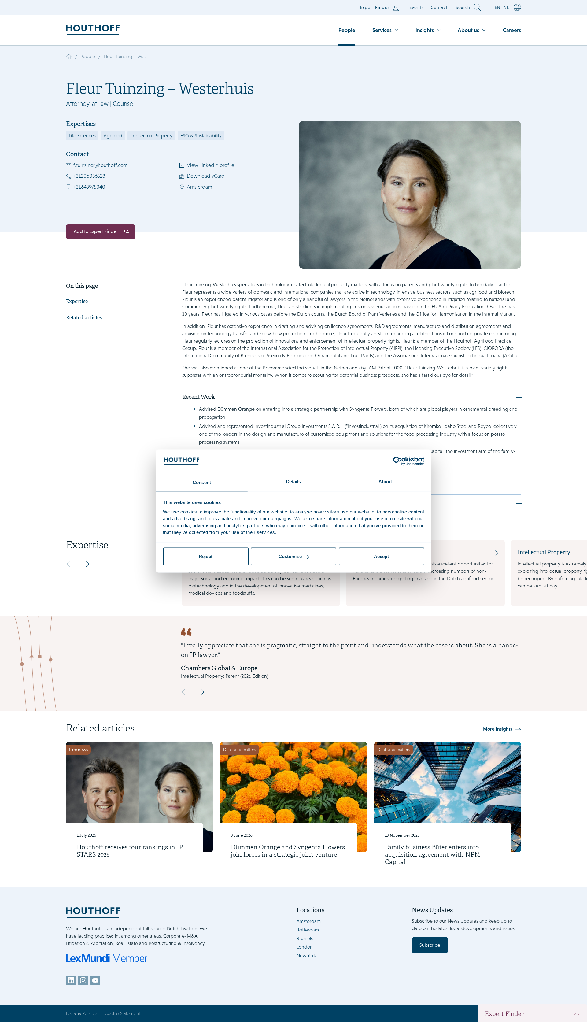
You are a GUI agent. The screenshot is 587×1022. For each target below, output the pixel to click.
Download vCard (206, 176)
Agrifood (113, 136)
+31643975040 (89, 187)
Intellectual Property (151, 136)
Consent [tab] (202, 482)
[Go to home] (93, 30)
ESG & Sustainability (201, 136)
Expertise (77, 302)
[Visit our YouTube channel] (95, 980)
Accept (381, 556)
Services (382, 30)
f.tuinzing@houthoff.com (100, 165)
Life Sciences (82, 136)
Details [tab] (293, 481)
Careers (512, 30)
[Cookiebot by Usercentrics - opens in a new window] (397, 461)
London (305, 947)
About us (468, 30)
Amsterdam (199, 187)
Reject (205, 556)
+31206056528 (89, 176)
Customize (290, 556)
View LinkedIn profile (210, 165)
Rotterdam (308, 930)
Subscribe (429, 945)
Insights (424, 30)
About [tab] (385, 481)
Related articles (84, 318)
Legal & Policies (81, 1013)
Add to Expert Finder (96, 231)
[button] (86, 564)
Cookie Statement (122, 1013)
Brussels (305, 938)
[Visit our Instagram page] (83, 980)
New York (306, 955)
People (346, 30)
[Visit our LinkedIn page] (71, 980)
